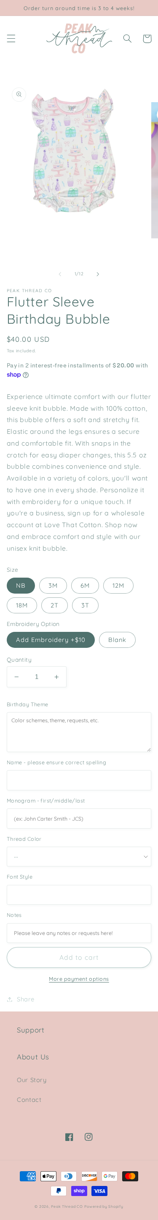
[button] (11, 38)
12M (118, 585)
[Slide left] (60, 274)
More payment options (79, 978)
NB (21, 585)
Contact (29, 1100)
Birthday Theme (27, 704)
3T (85, 605)
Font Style (19, 876)
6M (85, 585)
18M (22, 605)
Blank (117, 640)
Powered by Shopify (103, 1206)
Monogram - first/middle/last (46, 800)
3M (53, 585)
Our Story (32, 1080)
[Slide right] (98, 274)
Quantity (19, 659)
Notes (14, 914)
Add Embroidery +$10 (51, 640)
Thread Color (24, 838)
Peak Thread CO (67, 1206)
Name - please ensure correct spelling (57, 762)
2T (55, 605)
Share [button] (26, 999)
